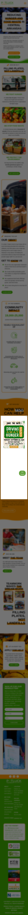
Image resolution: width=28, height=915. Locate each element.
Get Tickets (22, 473)
